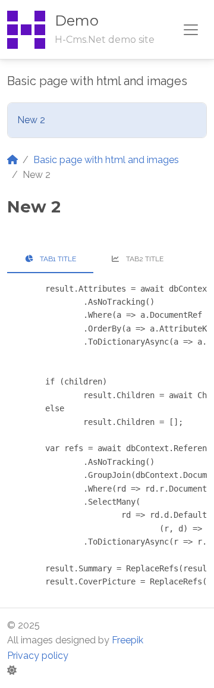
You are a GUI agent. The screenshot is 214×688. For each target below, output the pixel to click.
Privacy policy (37, 655)
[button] (12, 670)
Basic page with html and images (106, 159)
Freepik (127, 640)
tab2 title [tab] (143, 259)
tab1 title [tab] (57, 259)
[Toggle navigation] (191, 29)
